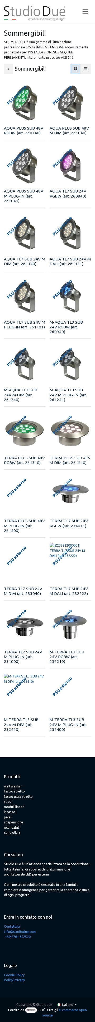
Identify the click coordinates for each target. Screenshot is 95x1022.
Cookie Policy (14, 975)
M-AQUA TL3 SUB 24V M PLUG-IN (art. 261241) (68, 395)
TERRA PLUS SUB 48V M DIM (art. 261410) (70, 460)
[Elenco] (85, 69)
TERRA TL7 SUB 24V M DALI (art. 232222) (69, 591)
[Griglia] (75, 69)
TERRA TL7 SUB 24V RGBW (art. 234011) (69, 523)
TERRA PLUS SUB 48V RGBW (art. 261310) (24, 460)
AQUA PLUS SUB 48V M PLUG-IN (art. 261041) (23, 196)
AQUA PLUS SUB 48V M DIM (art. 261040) (69, 130)
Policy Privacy (14, 980)
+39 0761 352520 (18, 936)
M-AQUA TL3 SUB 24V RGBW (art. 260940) (66, 327)
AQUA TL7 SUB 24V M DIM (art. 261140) (24, 261)
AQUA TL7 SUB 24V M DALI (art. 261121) (70, 261)
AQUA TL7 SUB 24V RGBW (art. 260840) (68, 193)
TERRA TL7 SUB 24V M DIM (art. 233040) (23, 591)
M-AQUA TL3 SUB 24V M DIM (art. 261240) (20, 395)
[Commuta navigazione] (85, 11)
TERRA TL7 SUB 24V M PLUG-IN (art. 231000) (23, 657)
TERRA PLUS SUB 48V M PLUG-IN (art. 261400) (24, 526)
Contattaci (12, 926)
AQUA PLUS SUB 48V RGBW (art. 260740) (23, 130)
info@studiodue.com (20, 931)
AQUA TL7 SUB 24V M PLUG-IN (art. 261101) (24, 324)
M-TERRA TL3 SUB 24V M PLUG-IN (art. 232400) (68, 724)
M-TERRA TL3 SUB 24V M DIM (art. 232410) (21, 724)
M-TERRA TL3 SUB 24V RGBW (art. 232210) (67, 657)
